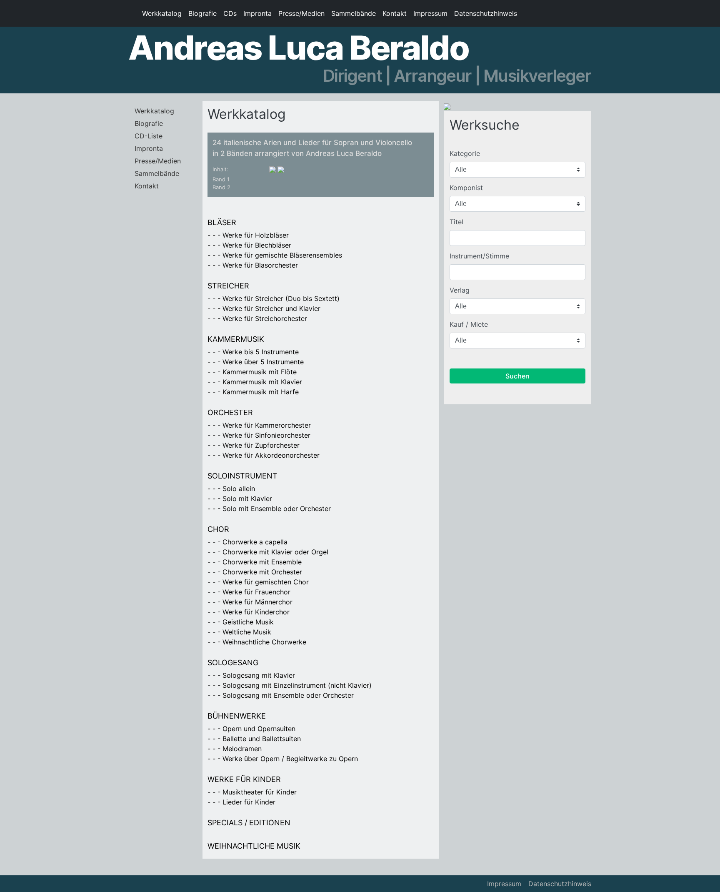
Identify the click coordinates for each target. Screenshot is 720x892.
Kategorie (465, 153)
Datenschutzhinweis (485, 13)
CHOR (218, 529)
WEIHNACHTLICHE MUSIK (254, 846)
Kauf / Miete (469, 324)
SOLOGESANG (233, 662)
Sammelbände (353, 13)
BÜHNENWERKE (237, 716)
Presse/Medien (301, 13)
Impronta (257, 13)
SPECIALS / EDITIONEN (249, 822)
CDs (230, 13)
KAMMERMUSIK (236, 339)
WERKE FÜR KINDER (244, 779)
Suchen (517, 376)
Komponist (466, 187)
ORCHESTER (230, 412)
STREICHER (228, 285)
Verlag (460, 290)
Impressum (430, 13)
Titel (456, 222)
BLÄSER (222, 222)
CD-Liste (148, 136)
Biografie (202, 13)
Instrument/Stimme (479, 256)
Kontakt (394, 13)
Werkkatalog (162, 13)
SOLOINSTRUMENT (243, 475)
